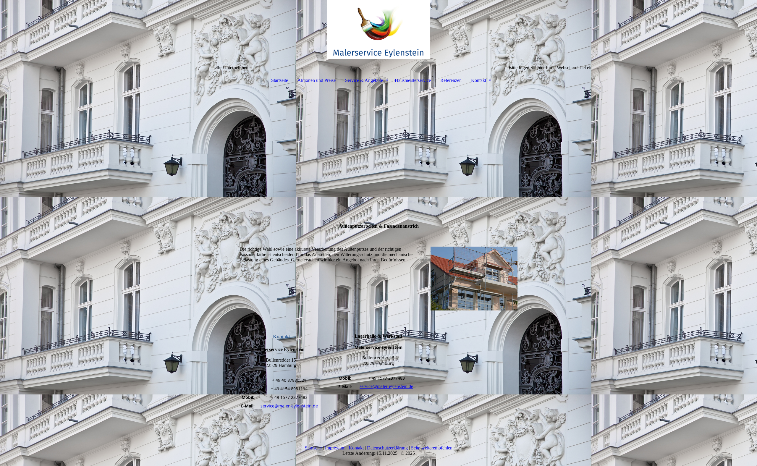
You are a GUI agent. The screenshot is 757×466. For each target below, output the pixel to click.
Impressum (335, 447)
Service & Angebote (364, 80)
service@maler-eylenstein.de (289, 406)
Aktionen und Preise (316, 80)
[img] (378, 29)
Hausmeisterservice (413, 80)
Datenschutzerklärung (387, 447)
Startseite (279, 80)
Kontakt (478, 80)
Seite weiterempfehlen (431, 447)
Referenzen (451, 80)
